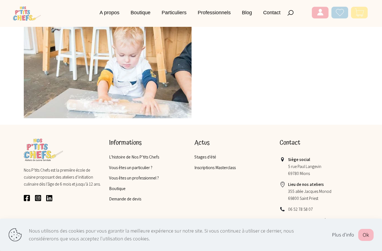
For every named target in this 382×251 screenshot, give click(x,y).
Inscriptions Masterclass (215, 167)
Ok (366, 234)
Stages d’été (205, 157)
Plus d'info (343, 234)
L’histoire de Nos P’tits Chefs (134, 157)
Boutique (117, 188)
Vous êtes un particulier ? (130, 167)
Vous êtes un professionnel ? (134, 178)
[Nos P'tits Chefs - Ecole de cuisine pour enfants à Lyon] (27, 13)
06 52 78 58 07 (300, 209)
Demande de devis (125, 199)
